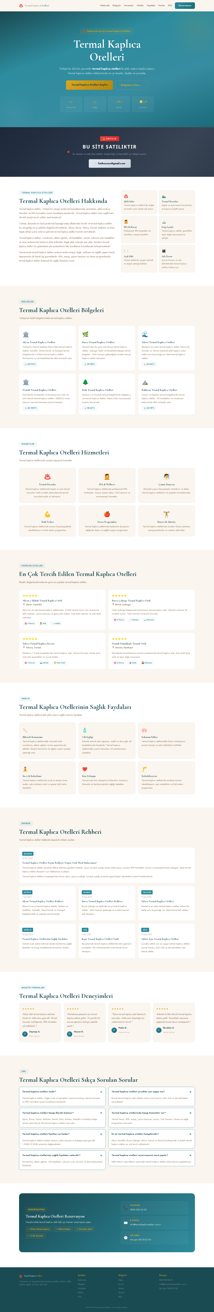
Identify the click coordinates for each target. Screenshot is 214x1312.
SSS (170, 5)
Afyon (120, 1280)
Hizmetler (129, 5)
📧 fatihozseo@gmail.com (109, 163)
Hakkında (105, 5)
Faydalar (151, 5)
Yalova (121, 1288)
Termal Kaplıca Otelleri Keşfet (89, 84)
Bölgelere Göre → (131, 85)
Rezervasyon (185, 5)
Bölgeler (117, 5)
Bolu (120, 1296)
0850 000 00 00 (138, 1209)
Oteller (140, 5)
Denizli (121, 1292)
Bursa (120, 1284)
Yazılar (161, 5)
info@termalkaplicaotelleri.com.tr (145, 1224)
